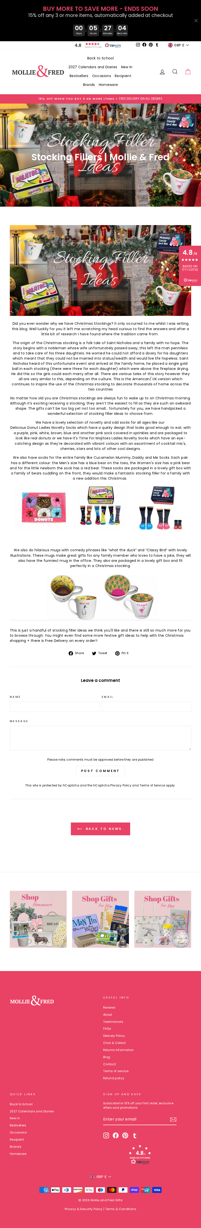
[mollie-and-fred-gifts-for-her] (100, 507)
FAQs (107, 1029)
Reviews (109, 1008)
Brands (89, 84)
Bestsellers (79, 75)
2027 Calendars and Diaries (92, 67)
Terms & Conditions (120, 1209)
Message (19, 721)
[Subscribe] (173, 1119)
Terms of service (116, 1071)
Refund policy (114, 1078)
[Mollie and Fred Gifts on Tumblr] (135, 1135)
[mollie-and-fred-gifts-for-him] (100, 597)
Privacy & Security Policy (84, 1209)
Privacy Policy (120, 785)
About (107, 1015)
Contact (109, 1064)
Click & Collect (114, 1043)
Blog (106, 1057)
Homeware (108, 84)
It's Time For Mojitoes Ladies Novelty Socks (110, 438)
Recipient (123, 75)
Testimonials (113, 1022)
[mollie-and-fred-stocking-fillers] (100, 314)
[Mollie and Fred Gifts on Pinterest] (125, 1135)
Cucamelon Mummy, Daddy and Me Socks (132, 457)
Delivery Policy (114, 1036)
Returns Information (118, 1050)
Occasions (101, 75)
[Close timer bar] (196, 21)
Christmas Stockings (93, 323)
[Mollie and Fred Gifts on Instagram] (106, 1135)
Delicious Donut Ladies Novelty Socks (43, 427)
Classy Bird (156, 550)
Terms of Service (152, 785)
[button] (97, 45)
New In (127, 67)
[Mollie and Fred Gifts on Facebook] (116, 1135)
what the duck (122, 550)
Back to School (100, 58)
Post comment (100, 771)
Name (15, 697)
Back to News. (104, 828)
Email (108, 697)
